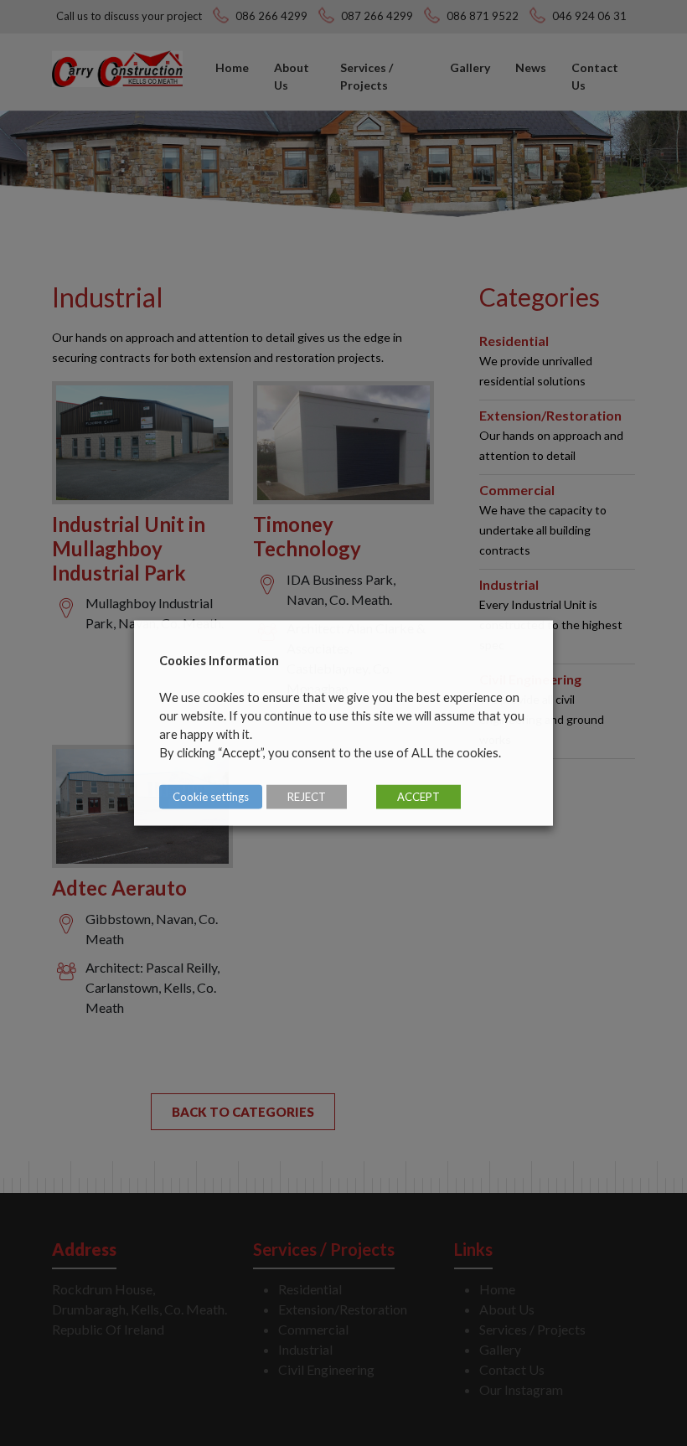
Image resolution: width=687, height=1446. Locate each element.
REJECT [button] (306, 796)
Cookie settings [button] (211, 796)
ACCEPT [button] (418, 796)
